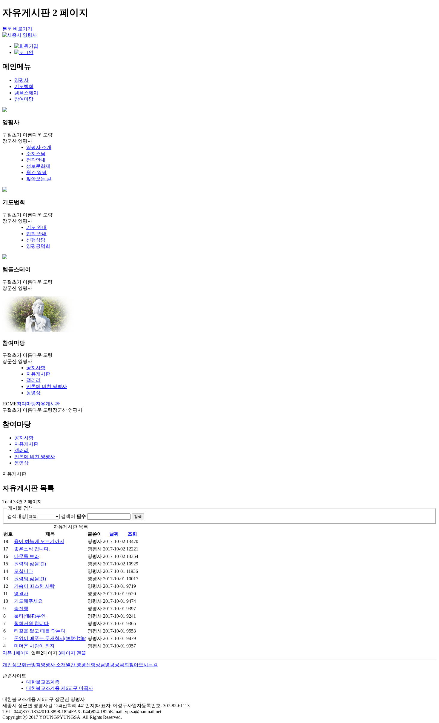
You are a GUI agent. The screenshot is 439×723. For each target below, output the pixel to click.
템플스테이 (26, 92)
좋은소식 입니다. (32, 548)
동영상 (33, 392)
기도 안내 (36, 227)
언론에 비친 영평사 (46, 386)
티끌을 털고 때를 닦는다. (40, 630)
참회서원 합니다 (31, 623)
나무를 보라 (26, 556)
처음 (7, 653)
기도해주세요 (28, 601)
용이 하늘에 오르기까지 (39, 541)
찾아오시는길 (143, 664)
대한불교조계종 (43, 681)
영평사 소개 (38, 147)
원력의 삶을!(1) (30, 578)
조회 (132, 533)
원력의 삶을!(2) (30, 563)
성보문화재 (38, 166)
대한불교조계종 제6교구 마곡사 (59, 688)
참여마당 (23, 98)
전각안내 (35, 159)
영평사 (21, 80)
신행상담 (35, 239)
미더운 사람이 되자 (34, 645)
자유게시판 (38, 373)
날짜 (114, 533)
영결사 (21, 593)
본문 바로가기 (17, 28)
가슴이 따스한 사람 (34, 586)
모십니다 (23, 571)
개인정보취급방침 (21, 664)
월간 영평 (36, 172)
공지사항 (35, 367)
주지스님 (35, 153)
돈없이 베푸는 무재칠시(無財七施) (50, 638)
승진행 (21, 608)
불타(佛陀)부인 (30, 616)
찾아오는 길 (38, 178)
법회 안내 (36, 233)
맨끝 (81, 653)
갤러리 (33, 380)
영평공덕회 (38, 246)
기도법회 (23, 86)
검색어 (73, 516)
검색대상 (16, 516)
